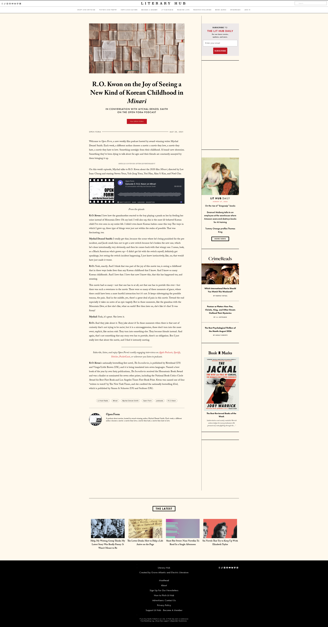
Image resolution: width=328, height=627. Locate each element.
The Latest (164, 508)
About (164, 585)
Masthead (164, 580)
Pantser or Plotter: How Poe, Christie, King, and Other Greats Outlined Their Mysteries (220, 309)
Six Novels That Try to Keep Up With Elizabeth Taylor (220, 543)
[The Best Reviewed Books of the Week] (221, 384)
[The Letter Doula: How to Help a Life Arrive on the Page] (145, 535)
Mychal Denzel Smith (130, 400)
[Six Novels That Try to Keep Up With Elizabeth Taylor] (220, 535)
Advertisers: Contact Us (164, 600)
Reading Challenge (202, 10)
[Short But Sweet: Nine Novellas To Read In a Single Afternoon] (183, 535)
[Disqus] (136, 458)
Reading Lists (183, 10)
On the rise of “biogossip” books (220, 205)
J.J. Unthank (221, 317)
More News (220, 239)
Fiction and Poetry (108, 10)
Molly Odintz (221, 335)
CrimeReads (235, 10)
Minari (115, 400)
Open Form (95, 132)
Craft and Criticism (86, 10)
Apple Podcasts (166, 353)
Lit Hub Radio (167, 10)
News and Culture (129, 10)
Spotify (177, 353)
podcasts (159, 400)
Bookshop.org (149, 621)
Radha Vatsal (221, 296)
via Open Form (137, 121)
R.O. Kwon (172, 400)
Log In (247, 10)
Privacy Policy (164, 605)
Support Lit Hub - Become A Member (164, 610)
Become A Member (149, 10)
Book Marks (220, 10)
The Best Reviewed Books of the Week (221, 415)
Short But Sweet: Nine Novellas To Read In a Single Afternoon (182, 543)
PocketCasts (124, 357)
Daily (220, 198)
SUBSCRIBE (220, 51)
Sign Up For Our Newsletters (164, 590)
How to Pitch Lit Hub (164, 595)
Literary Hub (164, 3)
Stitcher (114, 357)
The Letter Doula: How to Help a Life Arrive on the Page (145, 543)
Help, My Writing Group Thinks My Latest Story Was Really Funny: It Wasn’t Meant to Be (108, 544)
